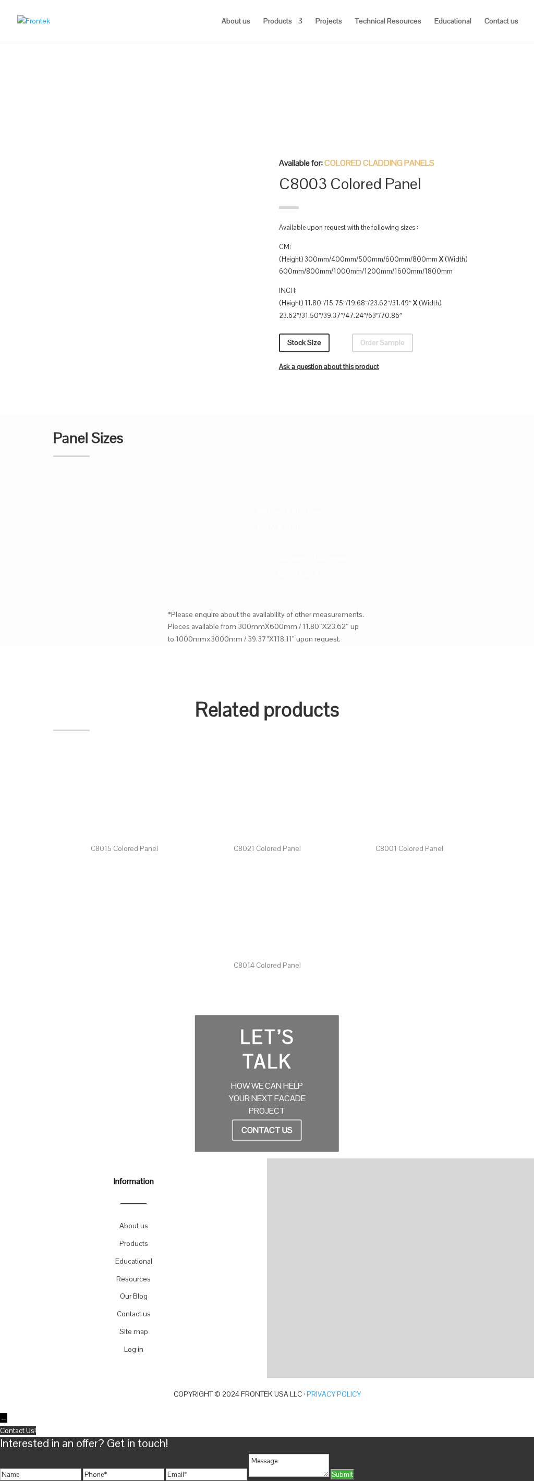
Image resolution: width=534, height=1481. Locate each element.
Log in (133, 1349)
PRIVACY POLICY (334, 1394)
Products (277, 21)
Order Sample (382, 342)
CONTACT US (267, 1130)
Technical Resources (388, 21)
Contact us (501, 21)
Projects (328, 21)
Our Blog (134, 1296)
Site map (133, 1331)
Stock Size (304, 342)
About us (236, 21)
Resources (133, 1278)
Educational (452, 21)
